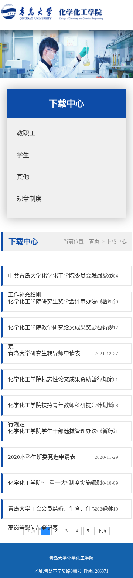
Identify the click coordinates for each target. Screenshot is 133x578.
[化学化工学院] (53, 18)
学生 (23, 155)
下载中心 (116, 241)
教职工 (26, 133)
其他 (23, 177)
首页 (94, 241)
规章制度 (29, 198)
